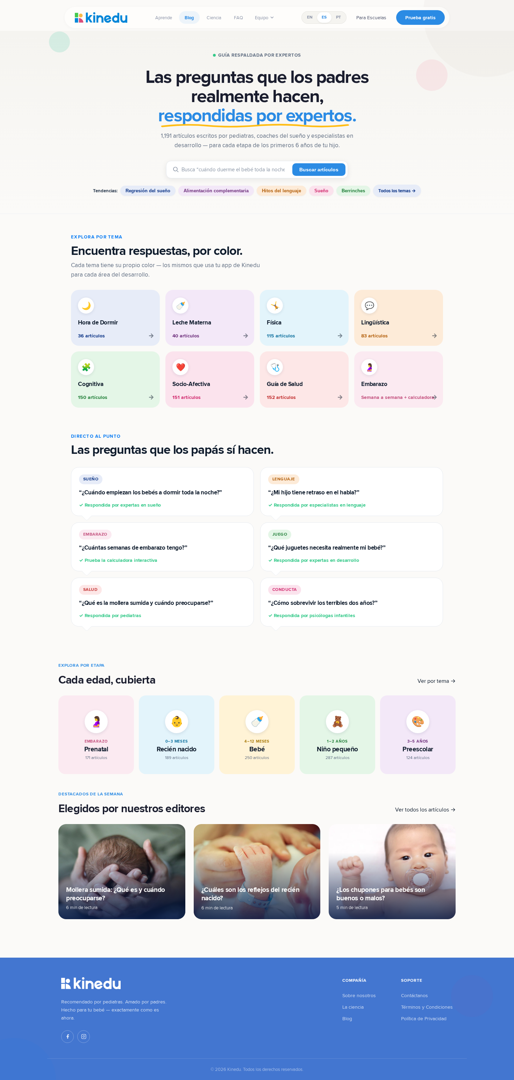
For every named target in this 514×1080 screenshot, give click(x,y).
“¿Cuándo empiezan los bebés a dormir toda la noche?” (150, 492)
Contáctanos (414, 995)
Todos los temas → (397, 190)
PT (338, 17)
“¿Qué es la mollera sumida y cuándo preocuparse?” (146, 602)
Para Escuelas (371, 17)
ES (324, 17)
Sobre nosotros (359, 995)
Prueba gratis (420, 17)
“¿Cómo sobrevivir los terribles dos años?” (323, 602)
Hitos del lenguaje (281, 190)
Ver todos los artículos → (425, 810)
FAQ (238, 17)
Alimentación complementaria (216, 190)
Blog (189, 17)
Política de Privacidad (424, 1018)
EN (310, 17)
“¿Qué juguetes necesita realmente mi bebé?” (327, 547)
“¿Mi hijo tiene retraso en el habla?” (317, 492)
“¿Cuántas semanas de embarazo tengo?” (133, 547)
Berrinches (353, 190)
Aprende (163, 17)
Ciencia (214, 17)
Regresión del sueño (148, 190)
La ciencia (353, 1006)
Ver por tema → (436, 681)
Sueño (321, 190)
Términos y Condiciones (427, 1006)
